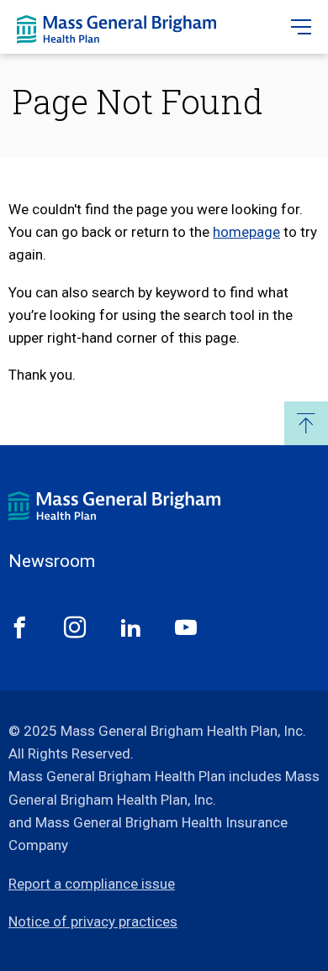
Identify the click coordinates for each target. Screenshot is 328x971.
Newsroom (51, 561)
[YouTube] (186, 627)
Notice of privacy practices (92, 921)
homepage (246, 231)
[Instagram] (75, 627)
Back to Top (306, 423)
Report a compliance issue (91, 883)
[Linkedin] (130, 627)
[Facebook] (19, 627)
